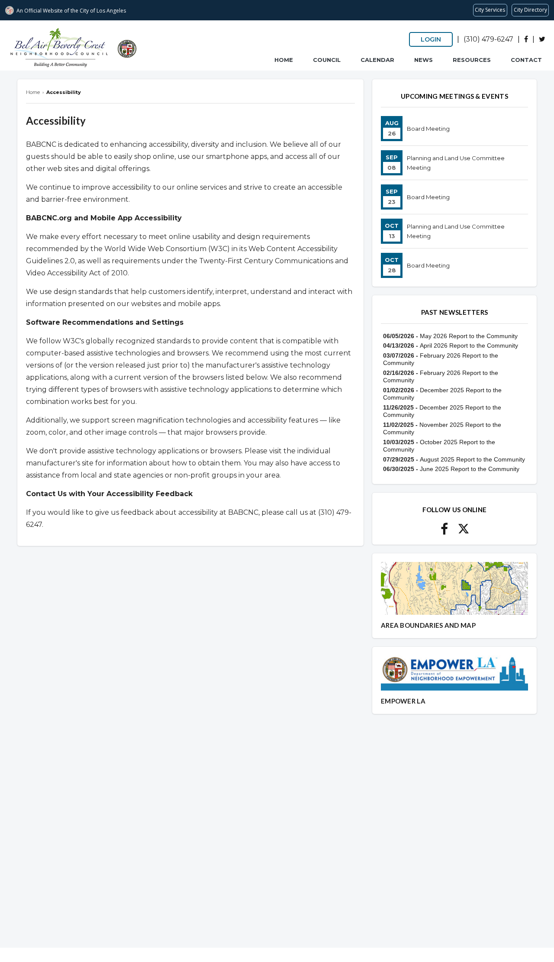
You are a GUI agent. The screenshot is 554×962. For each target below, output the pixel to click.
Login (431, 39)
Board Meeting (428, 128)
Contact (526, 59)
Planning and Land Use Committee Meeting (456, 163)
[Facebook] (526, 39)
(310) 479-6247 (488, 39)
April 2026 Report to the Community (469, 345)
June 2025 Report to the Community (469, 468)
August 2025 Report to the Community (472, 459)
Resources (472, 59)
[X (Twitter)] (542, 39)
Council (327, 59)
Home (283, 59)
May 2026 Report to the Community (469, 336)
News (423, 59)
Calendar (377, 59)
